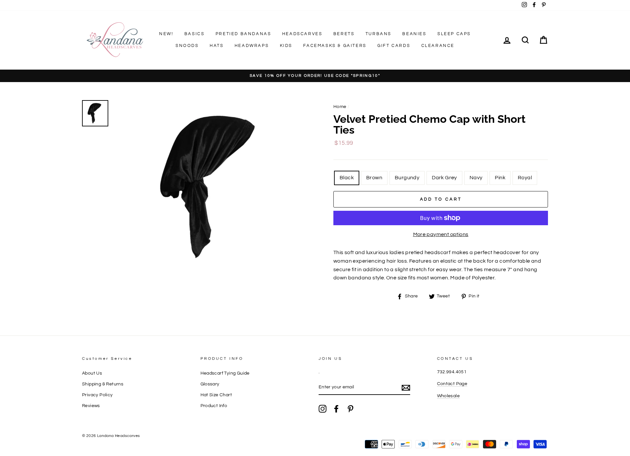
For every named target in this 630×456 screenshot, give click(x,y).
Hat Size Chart (216, 395)
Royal (525, 177)
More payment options (441, 234)
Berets (344, 34)
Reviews (91, 405)
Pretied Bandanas (243, 34)
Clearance (437, 45)
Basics (194, 34)
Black (347, 177)
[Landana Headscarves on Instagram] (322, 409)
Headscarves (302, 34)
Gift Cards (393, 45)
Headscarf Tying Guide (225, 373)
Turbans (378, 34)
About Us (92, 373)
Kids (286, 45)
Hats (216, 45)
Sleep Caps (454, 34)
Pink (500, 177)
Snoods (187, 45)
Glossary (210, 384)
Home (339, 106)
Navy (476, 177)
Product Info (213, 405)
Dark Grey (444, 177)
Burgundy (407, 177)
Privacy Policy (97, 395)
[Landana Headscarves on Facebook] (336, 409)
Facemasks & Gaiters (334, 45)
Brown (374, 177)
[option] (315, 76)
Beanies (414, 34)
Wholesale (448, 396)
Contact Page (452, 383)
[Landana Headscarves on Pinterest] (350, 409)
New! (166, 34)
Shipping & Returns (102, 384)
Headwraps (252, 45)
